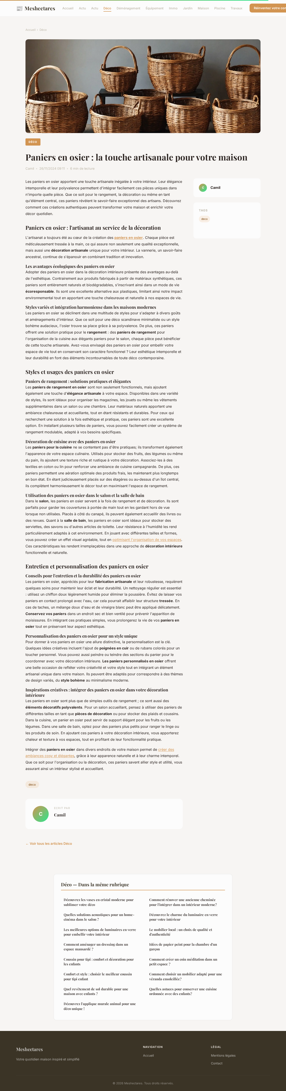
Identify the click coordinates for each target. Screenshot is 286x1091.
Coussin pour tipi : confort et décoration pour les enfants (99, 961)
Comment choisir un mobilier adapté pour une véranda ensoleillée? (185, 976)
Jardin (187, 8)
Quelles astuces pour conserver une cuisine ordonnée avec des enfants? (183, 991)
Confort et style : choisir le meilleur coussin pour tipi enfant (98, 976)
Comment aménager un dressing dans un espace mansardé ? (96, 946)
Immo (173, 8)
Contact (217, 1063)
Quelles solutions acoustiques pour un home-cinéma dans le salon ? (99, 917)
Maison (203, 8)
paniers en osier (128, 237)
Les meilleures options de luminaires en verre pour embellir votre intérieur (100, 932)
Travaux (236, 8)
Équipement (155, 8)
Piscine (219, 8)
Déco (107, 8)
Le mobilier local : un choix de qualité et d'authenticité (180, 932)
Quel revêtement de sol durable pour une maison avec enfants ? (96, 991)
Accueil (68, 8)
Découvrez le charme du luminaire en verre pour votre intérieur (183, 917)
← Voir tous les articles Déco (48, 843)
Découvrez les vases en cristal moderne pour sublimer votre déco (99, 902)
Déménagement (128, 8)
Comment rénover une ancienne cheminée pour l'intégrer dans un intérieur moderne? (183, 902)
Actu (82, 8)
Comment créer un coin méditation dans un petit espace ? (183, 961)
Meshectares (35, 8)
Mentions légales (223, 1055)
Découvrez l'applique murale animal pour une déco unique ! (100, 1006)
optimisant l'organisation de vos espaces (146, 539)
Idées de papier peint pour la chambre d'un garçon (183, 946)
